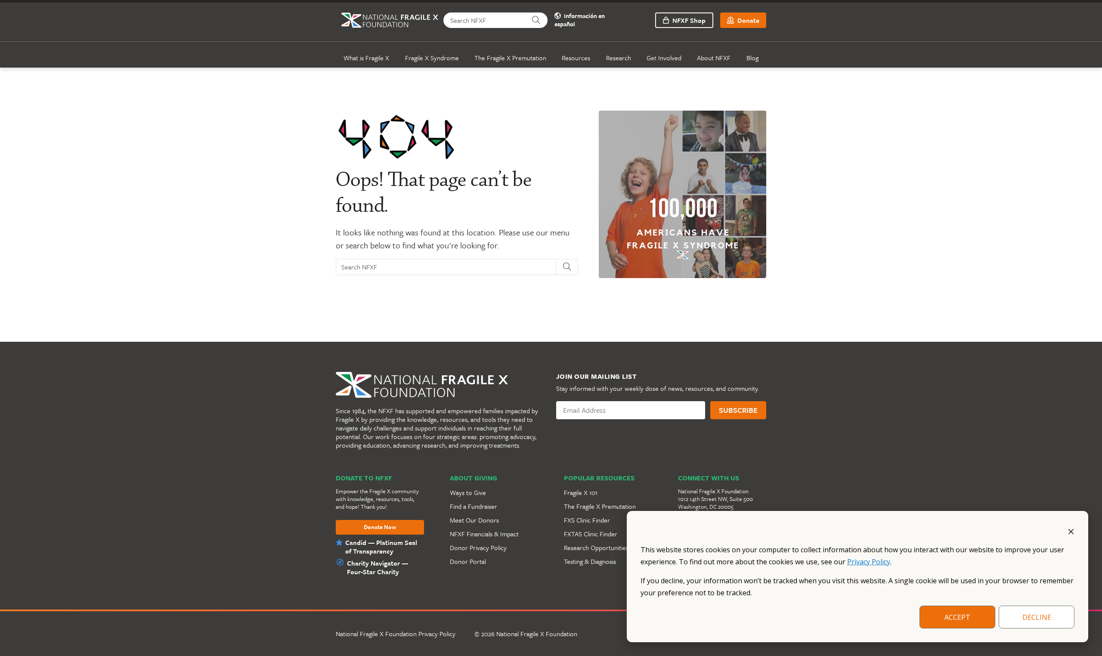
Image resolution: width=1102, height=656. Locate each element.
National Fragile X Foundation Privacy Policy (395, 633)
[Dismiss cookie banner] (1071, 531)
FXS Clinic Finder (587, 520)
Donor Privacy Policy (478, 547)
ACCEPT (957, 617)
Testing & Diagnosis (590, 561)
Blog (752, 57)
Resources (576, 57)
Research (618, 57)
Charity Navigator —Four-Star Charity (377, 567)
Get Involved (664, 57)
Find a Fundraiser (473, 506)
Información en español (579, 20)
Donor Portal (468, 561)
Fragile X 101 (580, 492)
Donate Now (380, 527)
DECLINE (1036, 617)
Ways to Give (468, 492)
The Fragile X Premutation (510, 57)
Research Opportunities (596, 547)
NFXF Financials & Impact (484, 533)
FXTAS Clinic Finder (590, 533)
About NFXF (714, 57)
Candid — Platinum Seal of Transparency (381, 546)
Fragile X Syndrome (432, 57)
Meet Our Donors (474, 520)
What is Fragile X (366, 57)
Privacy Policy (868, 561)
